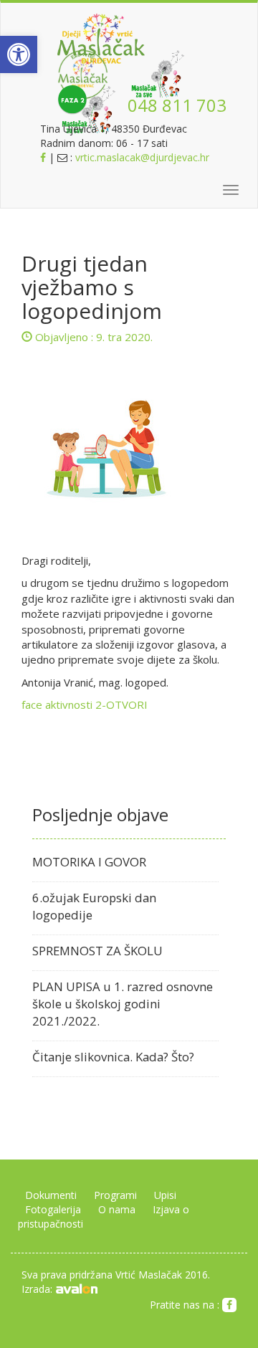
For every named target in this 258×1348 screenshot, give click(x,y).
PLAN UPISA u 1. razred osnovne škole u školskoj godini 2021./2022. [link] (122, 1003)
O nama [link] (116, 1209)
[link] (18, 54)
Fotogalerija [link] (53, 1209)
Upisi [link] (165, 1195)
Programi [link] (115, 1195)
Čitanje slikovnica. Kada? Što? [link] (113, 1056)
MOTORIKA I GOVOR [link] (89, 862)
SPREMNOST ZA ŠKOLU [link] (97, 950)
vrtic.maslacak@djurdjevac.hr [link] (142, 157)
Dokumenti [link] (51, 1195)
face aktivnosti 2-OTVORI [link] (85, 704)
